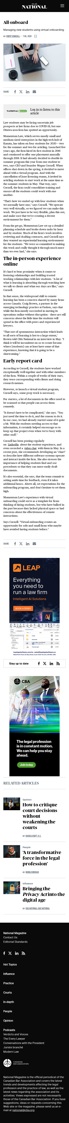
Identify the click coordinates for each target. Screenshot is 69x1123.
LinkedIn (13, 444)
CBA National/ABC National (38, 908)
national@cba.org (23, 1110)
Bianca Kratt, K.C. (33, 835)
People (26, 847)
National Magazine (14, 933)
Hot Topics (10, 964)
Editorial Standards (15, 941)
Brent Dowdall (13, 36)
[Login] (35, 36)
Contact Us (10, 937)
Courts (7, 992)
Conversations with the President (23, 1043)
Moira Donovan (32, 872)
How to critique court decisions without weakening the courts (40, 816)
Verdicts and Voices (15, 1034)
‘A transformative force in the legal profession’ (42, 858)
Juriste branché (13, 1047)
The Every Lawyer (14, 1038)
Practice (8, 983)
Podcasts (9, 1030)
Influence (28, 883)
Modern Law (11, 1051)
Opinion (27, 799)
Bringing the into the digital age (44, 895)
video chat (30, 448)
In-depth (8, 1002)
